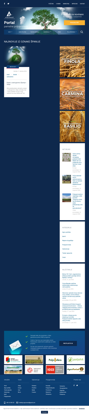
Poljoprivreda (71, 32)
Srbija (74, 210)
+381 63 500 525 (10, 402)
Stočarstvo (48, 394)
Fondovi (34, 392)
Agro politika (22, 32)
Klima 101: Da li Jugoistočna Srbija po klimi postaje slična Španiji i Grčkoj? (71, 275)
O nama (58, 4)
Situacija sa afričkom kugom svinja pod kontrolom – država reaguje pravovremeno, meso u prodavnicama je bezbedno (72, 306)
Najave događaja (67, 240)
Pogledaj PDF (74, 22)
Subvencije (47, 32)
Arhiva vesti (13, 66)
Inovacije (48, 385)
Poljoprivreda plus (50, 388)
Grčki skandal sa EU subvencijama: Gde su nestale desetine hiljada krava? (77, 180)
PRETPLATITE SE (68, 343)
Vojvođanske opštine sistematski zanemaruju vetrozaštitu (70, 285)
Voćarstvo (62, 386)
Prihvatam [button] (44, 412)
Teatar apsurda (34, 32)
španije (15, 74)
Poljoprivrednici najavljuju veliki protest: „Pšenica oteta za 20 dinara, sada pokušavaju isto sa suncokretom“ (78, 201)
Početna (51, 4)
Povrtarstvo (49, 390)
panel (8, 74)
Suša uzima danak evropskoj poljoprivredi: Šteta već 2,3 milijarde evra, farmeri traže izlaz (77, 160)
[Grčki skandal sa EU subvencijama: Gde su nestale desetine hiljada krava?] (66, 179)
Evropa (74, 168)
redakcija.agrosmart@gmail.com (27, 402)
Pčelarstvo (62, 394)
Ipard (59, 32)
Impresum (74, 4)
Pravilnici (34, 388)
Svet (19, 390)
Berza (19, 392)
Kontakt (82, 4)
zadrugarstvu (10, 76)
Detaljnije (82, 408)
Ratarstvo (48, 392)
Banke (33, 390)
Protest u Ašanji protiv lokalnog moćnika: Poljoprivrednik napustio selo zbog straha (71, 318)
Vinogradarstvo (63, 388)
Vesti (9, 32)
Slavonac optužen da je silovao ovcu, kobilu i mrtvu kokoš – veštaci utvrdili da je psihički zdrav (72, 295)
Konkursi (34, 385)
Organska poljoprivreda (63, 391)
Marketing (66, 4)
